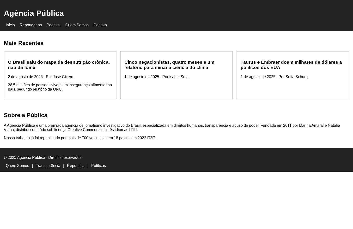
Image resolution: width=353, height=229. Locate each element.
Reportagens (31, 25)
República (76, 166)
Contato (100, 25)
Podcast (54, 25)
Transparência (48, 166)
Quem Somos (77, 25)
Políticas (98, 166)
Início (10, 25)
